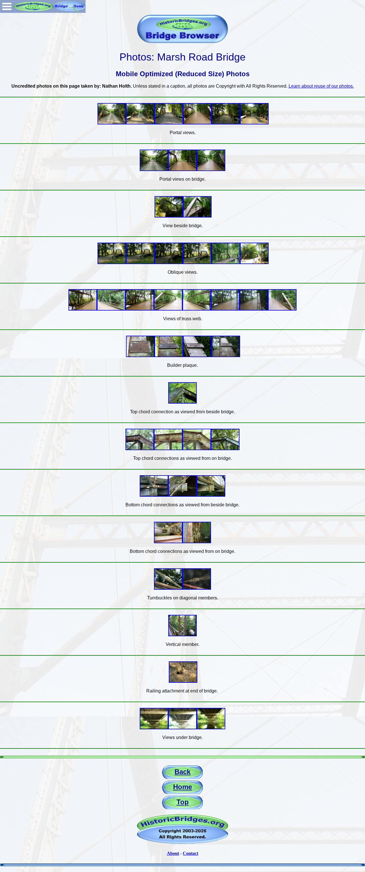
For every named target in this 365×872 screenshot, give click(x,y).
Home (182, 787)
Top (183, 802)
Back (182, 772)
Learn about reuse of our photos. (321, 86)
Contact (190, 853)
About (173, 853)
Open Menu (7, 6)
